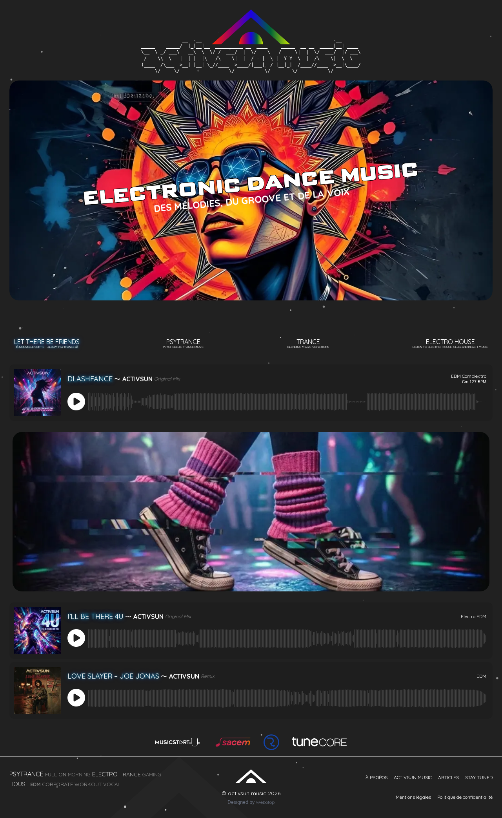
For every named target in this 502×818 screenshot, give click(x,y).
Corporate (57, 784)
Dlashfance (90, 378)
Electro (105, 774)
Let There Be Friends (47, 343)
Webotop (265, 802)
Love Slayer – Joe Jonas (113, 676)
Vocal (111, 784)
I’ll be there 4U (95, 616)
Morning (79, 774)
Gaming (151, 774)
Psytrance (183, 343)
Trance (308, 343)
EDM (35, 784)
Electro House (450, 343)
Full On (55, 774)
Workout (88, 784)
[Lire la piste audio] (77, 402)
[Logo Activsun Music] (251, 19)
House (19, 784)
